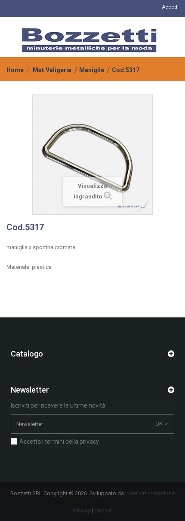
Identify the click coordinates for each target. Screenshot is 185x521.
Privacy (81, 510)
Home (15, 70)
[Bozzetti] (89, 40)
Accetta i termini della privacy (59, 441)
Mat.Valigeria (52, 70)
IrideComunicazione (150, 493)
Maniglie (91, 70)
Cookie (103, 510)
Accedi (170, 7)
